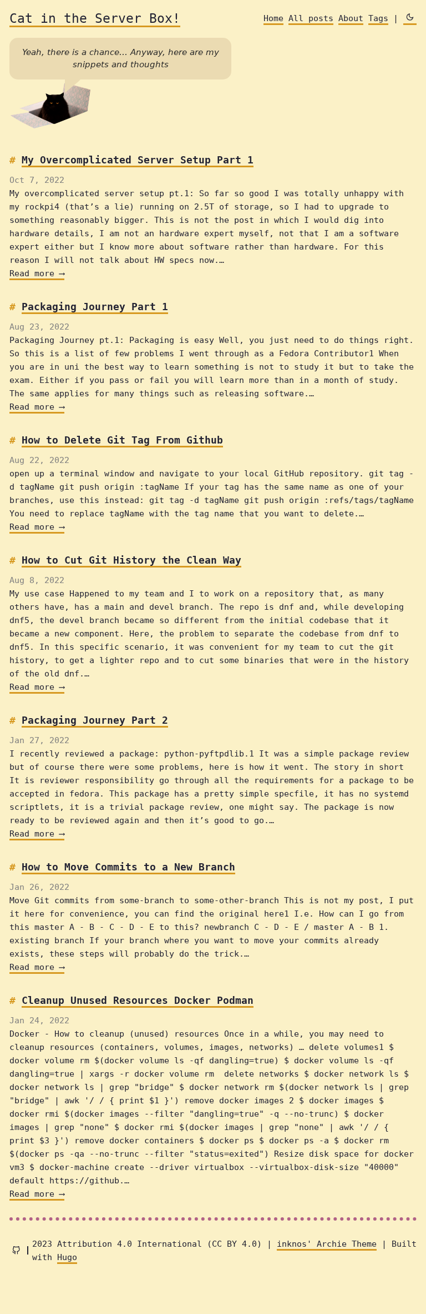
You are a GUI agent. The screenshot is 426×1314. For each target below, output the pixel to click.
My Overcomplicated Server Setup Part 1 (137, 160)
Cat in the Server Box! (94, 18)
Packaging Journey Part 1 (95, 306)
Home (273, 18)
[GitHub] (16, 1250)
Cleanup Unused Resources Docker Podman (137, 1000)
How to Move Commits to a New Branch (128, 867)
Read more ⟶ (36, 273)
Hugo (67, 1257)
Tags (378, 18)
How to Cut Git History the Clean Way (131, 560)
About (350, 18)
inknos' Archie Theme (327, 1244)
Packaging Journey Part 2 (95, 720)
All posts (310, 18)
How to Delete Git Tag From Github (122, 440)
